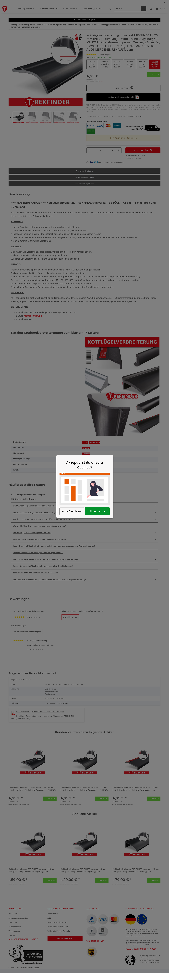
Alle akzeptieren (97, 511)
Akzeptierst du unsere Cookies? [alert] (84, 465)
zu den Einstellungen (72, 511)
